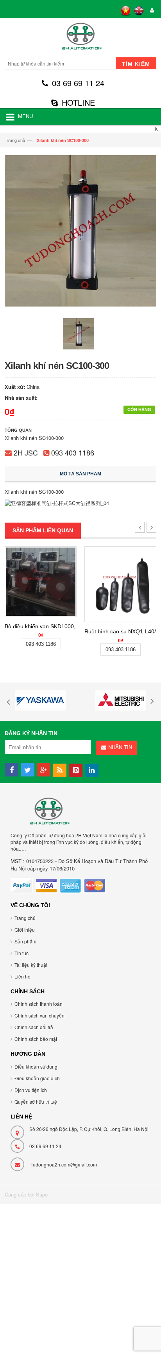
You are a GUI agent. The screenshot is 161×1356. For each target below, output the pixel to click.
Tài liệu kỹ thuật (30, 964)
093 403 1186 (72, 452)
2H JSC (26, 452)
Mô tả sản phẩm (80, 474)
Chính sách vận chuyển (39, 1015)
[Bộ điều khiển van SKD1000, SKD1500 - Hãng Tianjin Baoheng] (40, 582)
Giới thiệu (24, 929)
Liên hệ (22, 976)
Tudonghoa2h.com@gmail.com (63, 1164)
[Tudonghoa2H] (80, 38)
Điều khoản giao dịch (37, 1078)
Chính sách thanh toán (38, 1003)
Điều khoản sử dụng (35, 1066)
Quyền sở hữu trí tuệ (35, 1101)
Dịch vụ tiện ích (30, 1090)
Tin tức (21, 953)
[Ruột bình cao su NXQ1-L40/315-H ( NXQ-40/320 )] (120, 584)
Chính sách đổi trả (33, 1027)
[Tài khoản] (150, 10)
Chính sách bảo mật (35, 1038)
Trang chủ (15, 140)
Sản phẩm (25, 941)
